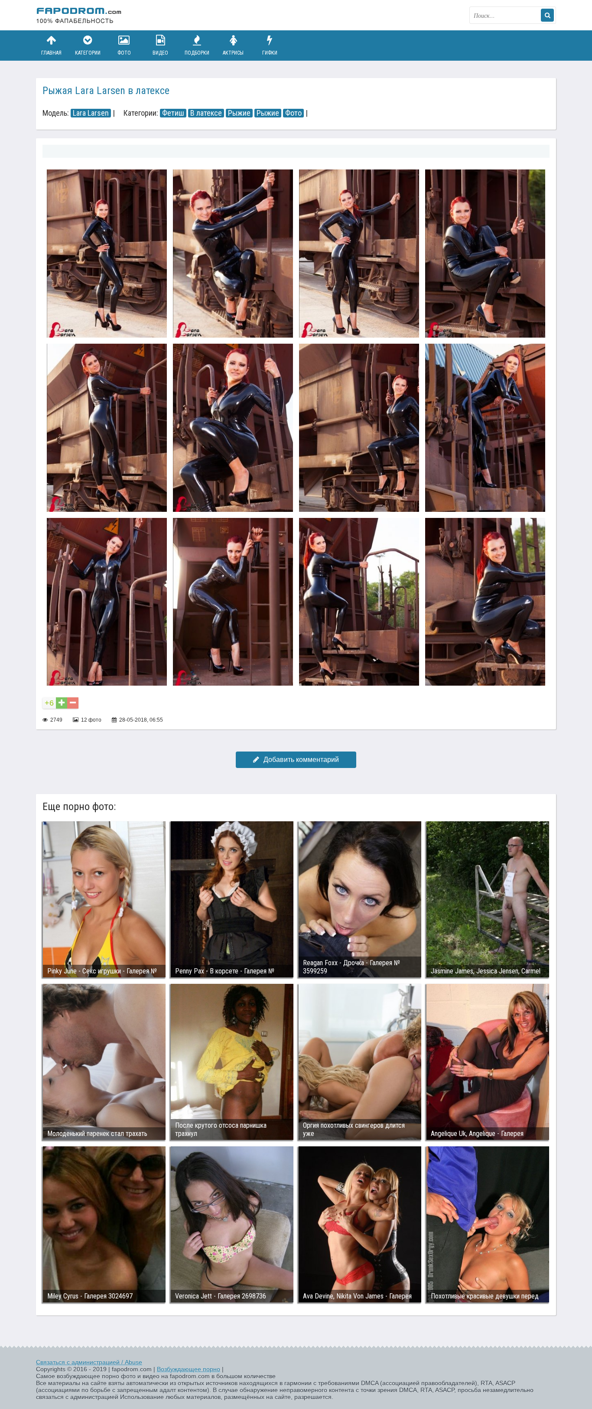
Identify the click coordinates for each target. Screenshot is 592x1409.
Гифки (269, 53)
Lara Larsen (91, 113)
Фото (124, 53)
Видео (160, 53)
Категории (88, 53)
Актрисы (233, 53)
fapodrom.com (79, 15)
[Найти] (547, 15)
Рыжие (239, 113)
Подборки (197, 53)
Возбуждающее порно (188, 1369)
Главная (51, 53)
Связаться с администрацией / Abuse (89, 1362)
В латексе (206, 113)
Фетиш (173, 113)
